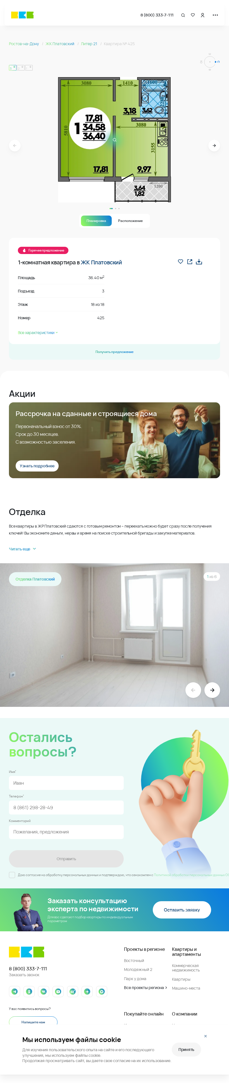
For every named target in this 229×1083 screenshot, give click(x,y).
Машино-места (186, 988)
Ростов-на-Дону (24, 43)
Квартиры (181, 979)
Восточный (134, 960)
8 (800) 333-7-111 (157, 15)
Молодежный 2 (138, 969)
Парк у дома (135, 978)
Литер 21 (89, 43)
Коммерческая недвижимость (186, 968)
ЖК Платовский (60, 43)
